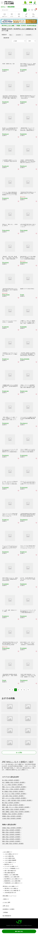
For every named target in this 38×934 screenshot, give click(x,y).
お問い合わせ (6, 905)
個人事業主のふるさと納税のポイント (13, 879)
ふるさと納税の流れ (9, 856)
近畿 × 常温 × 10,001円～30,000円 (11, 837)
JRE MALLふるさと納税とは (11, 888)
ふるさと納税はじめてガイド (11, 854)
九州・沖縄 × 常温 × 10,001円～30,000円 (12, 843)
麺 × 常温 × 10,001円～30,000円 (10, 802)
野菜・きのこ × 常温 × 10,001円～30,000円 (13, 789)
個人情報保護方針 (7, 915)
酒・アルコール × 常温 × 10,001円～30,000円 (14, 793)
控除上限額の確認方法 (9, 872)
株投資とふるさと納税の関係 (11, 874)
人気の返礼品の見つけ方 (10, 892)
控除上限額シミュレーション (9, 895)
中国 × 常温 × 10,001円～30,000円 (11, 839)
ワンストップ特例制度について (11, 868)
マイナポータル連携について (11, 866)
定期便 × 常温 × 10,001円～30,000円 (11, 816)
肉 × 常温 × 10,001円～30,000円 (10, 780)
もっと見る (19, 752)
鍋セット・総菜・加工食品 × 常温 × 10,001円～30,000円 (17, 800)
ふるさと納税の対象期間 (10, 860)
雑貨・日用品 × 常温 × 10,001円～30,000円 (13, 809)
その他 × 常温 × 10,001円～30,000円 (11, 818)
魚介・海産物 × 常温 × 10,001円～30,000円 (13, 782)
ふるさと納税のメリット (10, 862)
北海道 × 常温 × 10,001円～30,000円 (11, 827)
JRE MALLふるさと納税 (8, 25)
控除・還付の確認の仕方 (10, 870)
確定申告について (8, 864)
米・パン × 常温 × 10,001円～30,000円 (12, 784)
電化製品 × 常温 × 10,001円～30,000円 (12, 814)
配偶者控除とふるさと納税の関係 (12, 881)
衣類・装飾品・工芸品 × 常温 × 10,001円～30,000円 (16, 811)
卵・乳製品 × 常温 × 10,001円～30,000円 (13, 791)
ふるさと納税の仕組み (9, 858)
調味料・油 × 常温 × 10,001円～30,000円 (13, 805)
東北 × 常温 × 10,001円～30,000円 (11, 830)
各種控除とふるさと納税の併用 (11, 876)
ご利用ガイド (6, 899)
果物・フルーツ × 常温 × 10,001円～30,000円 (14, 787)
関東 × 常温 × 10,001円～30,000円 (11, 832)
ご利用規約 (5, 912)
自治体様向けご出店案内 (8, 909)
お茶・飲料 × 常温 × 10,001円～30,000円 (13, 796)
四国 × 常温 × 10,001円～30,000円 (11, 841)
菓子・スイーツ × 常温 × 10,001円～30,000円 (14, 798)
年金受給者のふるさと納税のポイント (13, 883)
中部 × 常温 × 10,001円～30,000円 (11, 834)
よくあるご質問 (6, 902)
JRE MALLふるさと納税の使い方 (12, 890)
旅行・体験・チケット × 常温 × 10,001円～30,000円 (16, 807)
